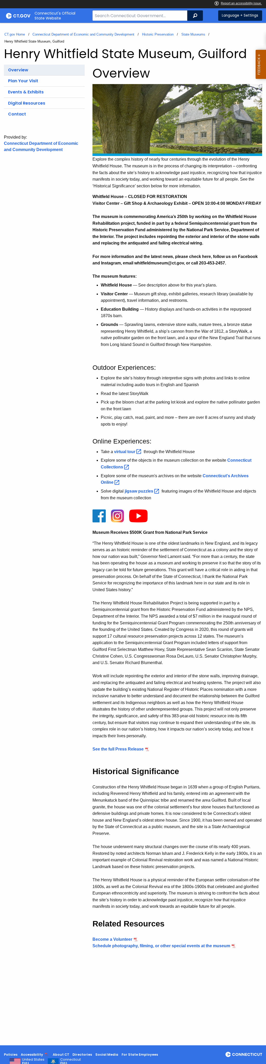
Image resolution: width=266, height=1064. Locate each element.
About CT (61, 1054)
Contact (17, 114)
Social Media (106, 1054)
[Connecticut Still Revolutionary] (243, 1054)
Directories (82, 1054)
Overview (18, 70)
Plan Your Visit (23, 81)
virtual (125, 451)
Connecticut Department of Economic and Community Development (83, 34)
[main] (133, 534)
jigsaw (139, 491)
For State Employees (140, 1054)
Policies (10, 1054)
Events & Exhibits (26, 92)
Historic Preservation (158, 34)
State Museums (193, 34)
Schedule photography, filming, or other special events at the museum (161, 946)
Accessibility (32, 1054)
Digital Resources (26, 103)
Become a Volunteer (112, 939)
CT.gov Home (14, 34)
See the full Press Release (118, 749)
